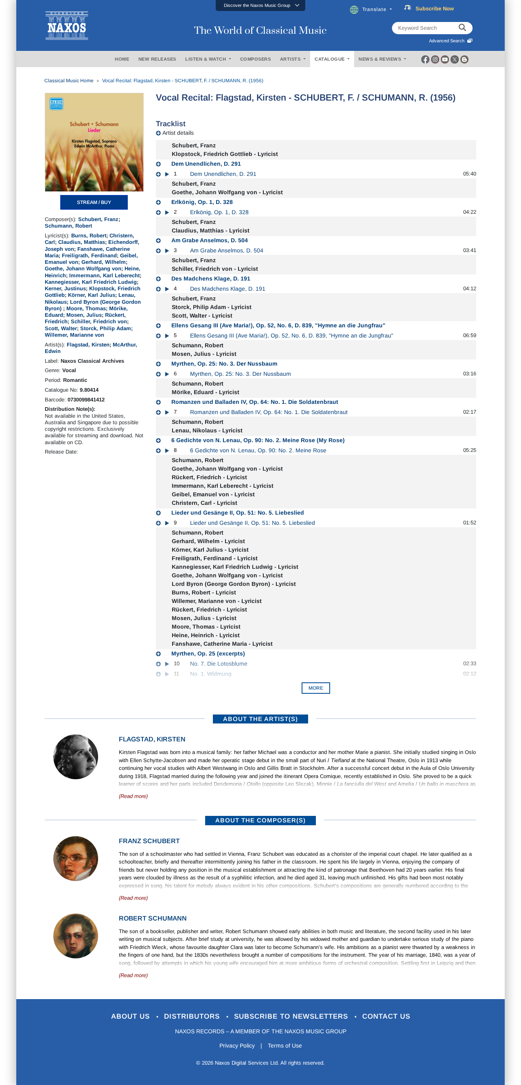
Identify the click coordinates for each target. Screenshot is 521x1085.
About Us (131, 1016)
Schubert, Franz (98, 219)
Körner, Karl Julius (91, 295)
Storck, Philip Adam (105, 328)
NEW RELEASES (157, 59)
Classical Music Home (69, 80)
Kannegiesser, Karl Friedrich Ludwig (91, 282)
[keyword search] (462, 28)
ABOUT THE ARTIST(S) (260, 718)
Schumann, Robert (68, 226)
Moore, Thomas (86, 308)
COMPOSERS (255, 59)
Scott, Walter (61, 328)
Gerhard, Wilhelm (103, 262)
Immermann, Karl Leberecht (104, 275)
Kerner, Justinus (65, 288)
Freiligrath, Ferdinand (89, 255)
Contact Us (386, 1016)
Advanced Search (448, 40)
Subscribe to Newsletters (292, 1016)
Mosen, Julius (84, 315)
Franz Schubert (149, 840)
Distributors (193, 1016)
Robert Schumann (153, 918)
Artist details (178, 132)
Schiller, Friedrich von (99, 321)
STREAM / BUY (94, 202)
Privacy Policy (237, 1045)
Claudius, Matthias (81, 242)
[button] (260, 5)
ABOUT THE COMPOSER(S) (260, 820)
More (316, 688)
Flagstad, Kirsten (88, 345)
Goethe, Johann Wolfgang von (83, 268)
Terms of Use (285, 1045)
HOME (122, 59)
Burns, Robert (88, 235)
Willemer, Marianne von (74, 335)
